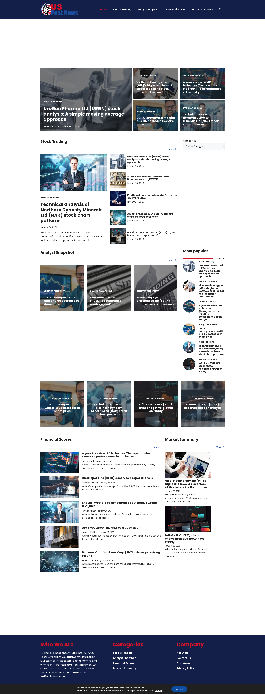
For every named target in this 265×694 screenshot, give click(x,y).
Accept (179, 689)
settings (158, 690)
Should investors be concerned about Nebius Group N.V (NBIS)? (119, 504)
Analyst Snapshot (148, 9)
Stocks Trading (122, 9)
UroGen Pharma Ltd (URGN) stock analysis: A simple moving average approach (84, 114)
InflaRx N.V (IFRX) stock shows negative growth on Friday (210, 367)
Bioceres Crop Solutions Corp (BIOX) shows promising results (121, 554)
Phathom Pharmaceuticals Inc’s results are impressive (152, 197)
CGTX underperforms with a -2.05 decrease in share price (155, 121)
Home (103, 9)
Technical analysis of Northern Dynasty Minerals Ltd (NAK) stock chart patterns (201, 119)
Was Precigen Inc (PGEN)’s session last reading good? (105, 301)
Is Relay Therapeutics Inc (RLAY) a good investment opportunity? (151, 234)
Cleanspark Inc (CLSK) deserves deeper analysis (202, 406)
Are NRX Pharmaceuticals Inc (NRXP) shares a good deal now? (150, 215)
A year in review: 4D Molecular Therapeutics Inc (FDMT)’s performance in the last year (202, 87)
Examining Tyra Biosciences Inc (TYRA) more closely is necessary (155, 301)
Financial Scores (176, 9)
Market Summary (202, 9)
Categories (189, 140)
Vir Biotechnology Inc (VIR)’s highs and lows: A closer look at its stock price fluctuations (154, 87)
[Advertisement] (132, 46)
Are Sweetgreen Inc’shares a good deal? (111, 527)
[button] (220, 9)
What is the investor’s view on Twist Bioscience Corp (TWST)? (148, 178)
